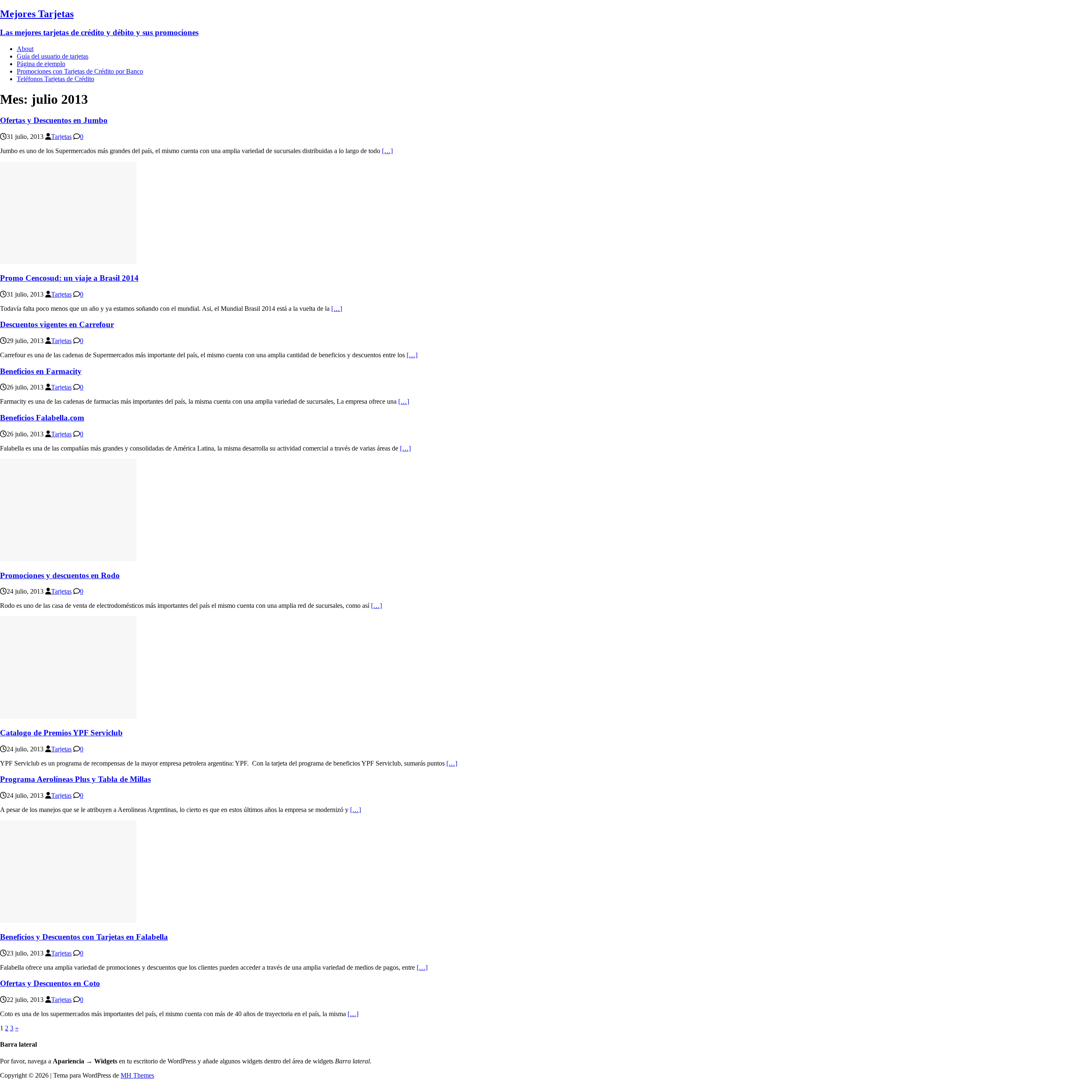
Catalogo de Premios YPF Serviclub (61, 732)
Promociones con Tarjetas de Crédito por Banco (80, 71)
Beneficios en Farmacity (41, 371)
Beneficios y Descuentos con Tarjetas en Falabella (84, 936)
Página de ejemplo (41, 63)
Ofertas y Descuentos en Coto (50, 983)
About (25, 48)
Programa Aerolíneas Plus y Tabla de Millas (75, 779)
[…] (387, 150)
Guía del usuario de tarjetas (52, 56)
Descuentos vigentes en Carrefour (57, 324)
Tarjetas (61, 136)
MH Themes (137, 1075)
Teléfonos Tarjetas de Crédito (55, 78)
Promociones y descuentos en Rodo (60, 575)
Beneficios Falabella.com (42, 417)
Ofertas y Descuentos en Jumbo (54, 120)
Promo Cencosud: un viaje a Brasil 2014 (69, 278)
